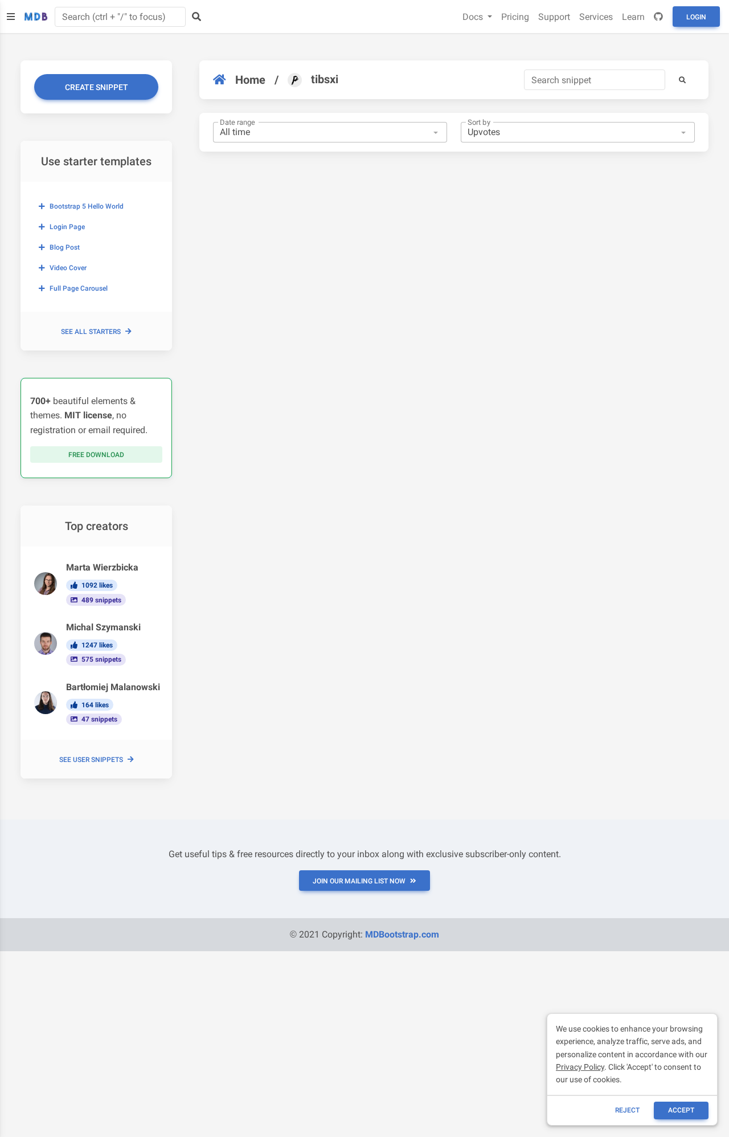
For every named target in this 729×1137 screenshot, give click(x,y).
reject (627, 1110)
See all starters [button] (91, 332)
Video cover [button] (68, 268)
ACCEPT (681, 1110)
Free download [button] (96, 455)
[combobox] (330, 132)
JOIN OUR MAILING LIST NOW (359, 881)
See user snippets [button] (91, 760)
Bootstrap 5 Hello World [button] (87, 206)
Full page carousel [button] (79, 288)
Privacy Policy (580, 1066)
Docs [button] (473, 16)
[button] (682, 80)
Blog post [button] (65, 247)
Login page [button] (67, 227)
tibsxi (324, 79)
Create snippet (96, 87)
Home (250, 80)
